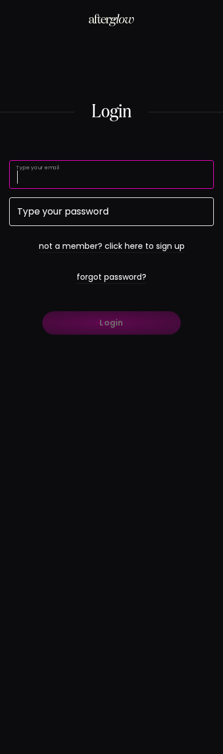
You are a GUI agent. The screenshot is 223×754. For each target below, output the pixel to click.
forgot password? (111, 277)
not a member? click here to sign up (112, 246)
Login (111, 322)
